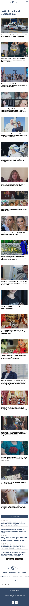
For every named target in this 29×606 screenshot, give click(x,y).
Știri (19, 572)
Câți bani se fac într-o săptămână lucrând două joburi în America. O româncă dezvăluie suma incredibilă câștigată (13, 60)
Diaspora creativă (5, 576)
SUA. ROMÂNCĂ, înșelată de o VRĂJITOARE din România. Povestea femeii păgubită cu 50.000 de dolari (13, 507)
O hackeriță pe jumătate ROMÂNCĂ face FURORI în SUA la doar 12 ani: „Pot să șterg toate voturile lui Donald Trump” (14, 283)
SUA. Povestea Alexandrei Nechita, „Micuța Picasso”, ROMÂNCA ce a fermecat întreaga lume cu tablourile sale (14, 332)
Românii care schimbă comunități (20, 576)
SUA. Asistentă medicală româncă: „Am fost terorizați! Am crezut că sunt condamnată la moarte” (12, 160)
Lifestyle (24, 572)
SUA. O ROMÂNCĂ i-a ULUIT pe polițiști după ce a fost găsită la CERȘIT (13, 483)
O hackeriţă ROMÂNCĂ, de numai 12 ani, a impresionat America (12, 307)
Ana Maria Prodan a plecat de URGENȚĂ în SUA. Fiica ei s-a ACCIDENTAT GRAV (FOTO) (13, 233)
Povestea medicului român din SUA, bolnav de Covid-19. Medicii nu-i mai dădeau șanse (13, 184)
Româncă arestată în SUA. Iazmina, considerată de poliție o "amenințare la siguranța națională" (14, 35)
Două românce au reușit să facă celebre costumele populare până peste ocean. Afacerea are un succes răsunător (14, 85)
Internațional (12, 572)
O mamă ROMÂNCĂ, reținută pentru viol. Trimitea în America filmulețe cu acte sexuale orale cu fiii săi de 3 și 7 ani (14, 459)
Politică (5, 572)
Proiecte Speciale (14, 580)
